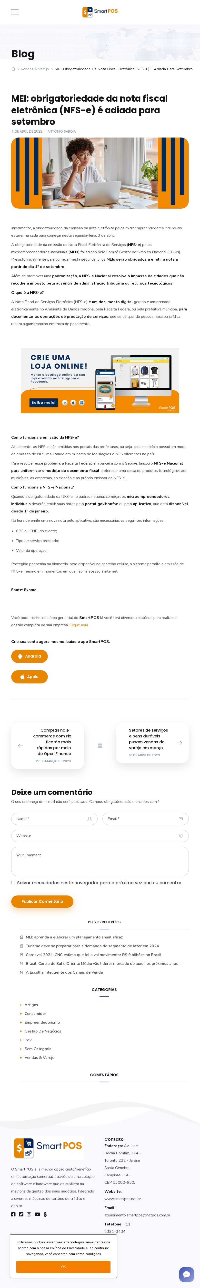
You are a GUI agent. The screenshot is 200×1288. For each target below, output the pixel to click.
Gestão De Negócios (43, 1031)
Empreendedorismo (42, 1022)
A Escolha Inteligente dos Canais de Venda (64, 972)
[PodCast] (45, 1214)
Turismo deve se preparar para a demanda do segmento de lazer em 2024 (92, 946)
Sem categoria (38, 1049)
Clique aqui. (80, 625)
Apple (33, 677)
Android (33, 656)
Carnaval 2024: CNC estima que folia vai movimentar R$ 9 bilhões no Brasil (93, 955)
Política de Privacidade (67, 1248)
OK (63, 1267)
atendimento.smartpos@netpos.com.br (137, 1215)
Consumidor (35, 1013)
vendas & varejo (35, 69)
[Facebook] (13, 1214)
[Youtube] (37, 1214)
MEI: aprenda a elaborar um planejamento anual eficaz (74, 937)
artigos (31, 1005)
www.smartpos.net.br (122, 1199)
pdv (28, 1040)
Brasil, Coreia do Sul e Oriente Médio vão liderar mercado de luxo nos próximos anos (102, 963)
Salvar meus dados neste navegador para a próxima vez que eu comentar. (99, 883)
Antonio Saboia (62, 131)
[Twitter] (21, 1214)
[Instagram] (29, 1214)
